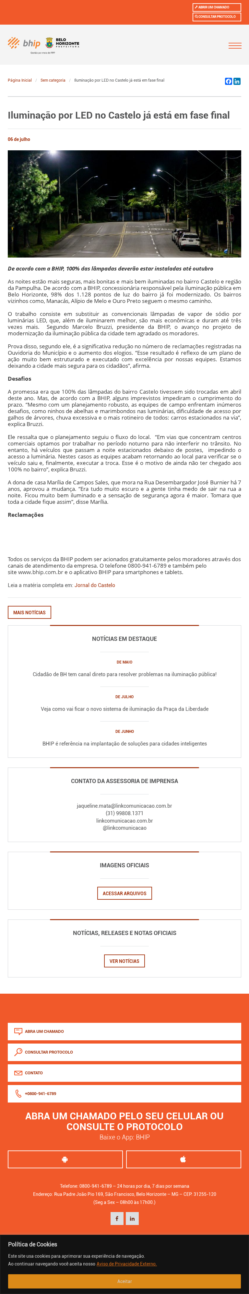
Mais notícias (29, 612)
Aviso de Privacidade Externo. (127, 1263)
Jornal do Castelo (95, 585)
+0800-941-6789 (40, 1093)
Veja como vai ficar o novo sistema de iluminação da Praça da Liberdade (124, 709)
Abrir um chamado (213, 7)
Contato (33, 1072)
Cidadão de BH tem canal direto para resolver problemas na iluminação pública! (125, 674)
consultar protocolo (48, 1052)
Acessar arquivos (125, 893)
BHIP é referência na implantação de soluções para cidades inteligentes (124, 744)
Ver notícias (124, 961)
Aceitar (124, 1281)
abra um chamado (44, 1031)
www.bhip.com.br (40, 572)
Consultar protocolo (217, 16)
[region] (124, 1264)
